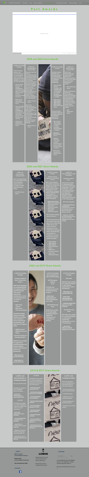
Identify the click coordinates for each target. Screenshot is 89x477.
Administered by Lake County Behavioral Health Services (42, 459)
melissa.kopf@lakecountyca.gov (21, 455)
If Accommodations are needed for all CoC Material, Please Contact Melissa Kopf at (66, 462)
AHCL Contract (52, 243)
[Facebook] (20, 471)
